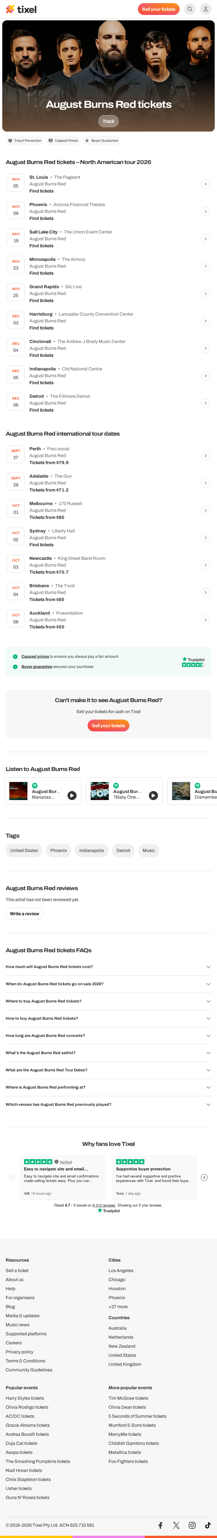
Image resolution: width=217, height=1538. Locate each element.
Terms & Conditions (25, 1361)
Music (149, 850)
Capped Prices (66, 140)
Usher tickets (19, 1488)
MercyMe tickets (124, 1434)
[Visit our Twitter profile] (176, 1525)
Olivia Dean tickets (127, 1407)
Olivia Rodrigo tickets (27, 1407)
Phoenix (58, 850)
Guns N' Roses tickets (27, 1497)
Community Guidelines (29, 1370)
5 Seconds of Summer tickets (137, 1416)
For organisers (20, 1297)
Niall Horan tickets (24, 1470)
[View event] (205, 184)
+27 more (118, 1306)
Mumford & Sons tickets (132, 1425)
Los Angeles (120, 1270)
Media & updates (23, 1315)
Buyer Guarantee (105, 140)
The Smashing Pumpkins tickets (38, 1461)
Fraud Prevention (28, 140)
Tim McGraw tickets (128, 1398)
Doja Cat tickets (21, 1443)
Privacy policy (19, 1352)
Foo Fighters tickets (128, 1461)
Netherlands (120, 1337)
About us (14, 1279)
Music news (17, 1324)
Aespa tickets (19, 1452)
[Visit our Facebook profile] (160, 1525)
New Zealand (121, 1346)
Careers (14, 1343)
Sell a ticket (17, 1270)
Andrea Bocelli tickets (27, 1434)
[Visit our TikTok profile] (208, 1525)
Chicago (116, 1279)
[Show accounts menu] (205, 9)
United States (24, 850)
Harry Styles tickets (25, 1398)
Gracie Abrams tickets (28, 1425)
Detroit (123, 850)
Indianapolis (91, 850)
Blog (10, 1306)
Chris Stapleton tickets (28, 1479)
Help (10, 1288)
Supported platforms (26, 1334)
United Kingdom (124, 1364)
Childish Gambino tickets (133, 1443)
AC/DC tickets (20, 1416)
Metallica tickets (124, 1452)
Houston (117, 1288)
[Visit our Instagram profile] (192, 1525)
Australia (117, 1328)
